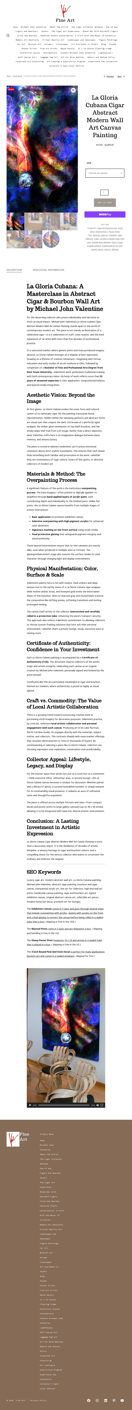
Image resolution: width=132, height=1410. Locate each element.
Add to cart (105, 202)
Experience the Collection (102, 61)
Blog (103, 44)
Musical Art (34, 44)
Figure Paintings (108, 40)
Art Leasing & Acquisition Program (66, 61)
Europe (47, 44)
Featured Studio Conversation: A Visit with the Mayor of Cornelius (78, 35)
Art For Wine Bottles (72, 57)
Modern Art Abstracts (27, 40)
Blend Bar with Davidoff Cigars (100, 31)
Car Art (21, 44)
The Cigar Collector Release (87, 27)
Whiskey (115, 249)
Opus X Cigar (117, 242)
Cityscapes (62, 44)
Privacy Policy (38, 1400)
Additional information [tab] (48, 269)
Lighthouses (104, 53)
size (89, 163)
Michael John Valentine (33, 27)
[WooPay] (104, 214)
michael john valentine (101, 242)
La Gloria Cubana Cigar (109, 238)
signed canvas (97, 249)
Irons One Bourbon (27, 35)
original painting (94, 245)
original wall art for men (112, 245)
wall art (107, 249)
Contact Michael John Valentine (77, 53)
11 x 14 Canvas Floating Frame (95, 48)
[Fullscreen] (102, 1105)
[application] (66, 1038)
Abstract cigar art (100, 235)
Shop (15, 27)
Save (12, 89)
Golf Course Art (26, 57)
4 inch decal (17, 76)
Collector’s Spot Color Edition (66, 66)
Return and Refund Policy (101, 57)
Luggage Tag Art (49, 57)
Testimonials (50, 53)
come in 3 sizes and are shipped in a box (69, 928)
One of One (112, 27)
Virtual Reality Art (53, 40)
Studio (44, 31)
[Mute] (97, 1105)
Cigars (96, 238)
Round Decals (68, 48)
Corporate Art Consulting (30, 61)
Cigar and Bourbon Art (107, 228)
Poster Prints (29, 48)
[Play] (30, 1105)
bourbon (113, 235)
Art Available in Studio (84, 44)
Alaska (112, 44)
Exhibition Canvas (30, 53)
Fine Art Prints (48, 48)
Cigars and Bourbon (26, 31)
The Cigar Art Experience (65, 31)
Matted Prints (102, 231)
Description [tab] (14, 269)
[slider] (64, 1105)
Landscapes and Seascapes (81, 40)
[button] (73, 90)
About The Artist (59, 27)
